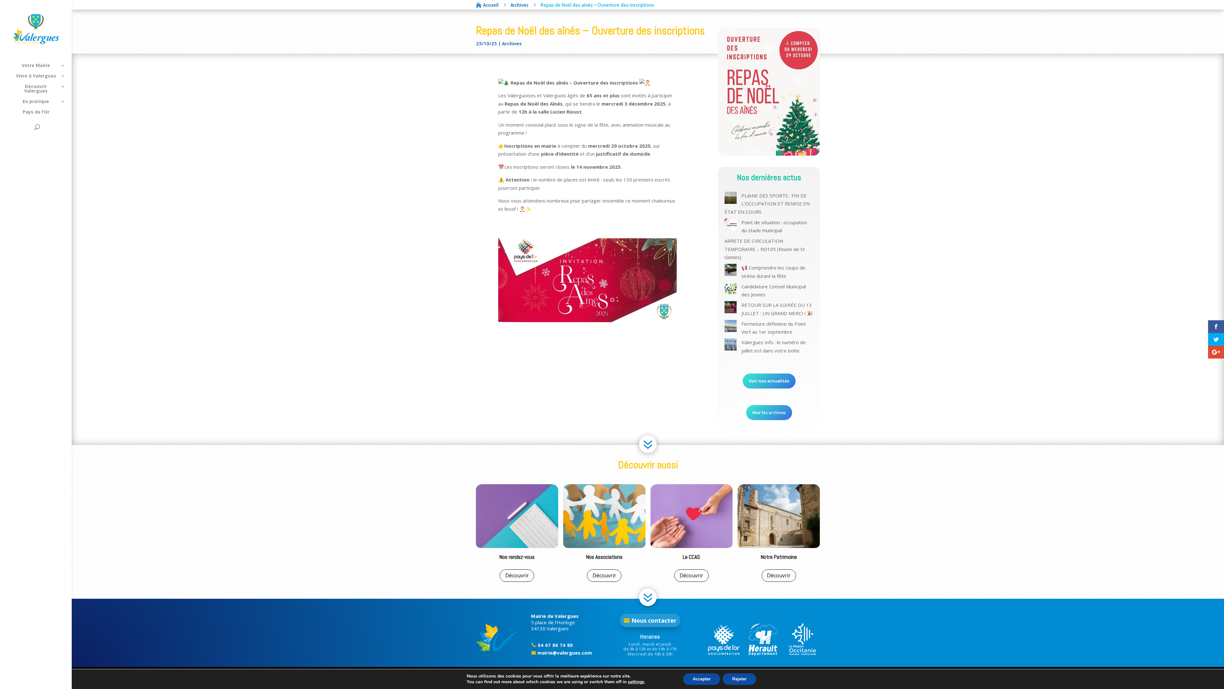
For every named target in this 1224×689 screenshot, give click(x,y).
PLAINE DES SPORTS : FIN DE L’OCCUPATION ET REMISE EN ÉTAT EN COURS (767, 203)
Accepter (701, 679)
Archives (512, 43)
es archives (769, 412)
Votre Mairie (36, 65)
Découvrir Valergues (35, 89)
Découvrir (517, 575)
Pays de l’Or (36, 112)
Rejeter (739, 679)
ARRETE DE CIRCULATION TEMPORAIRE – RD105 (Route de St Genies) (765, 249)
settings (636, 682)
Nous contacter (653, 620)
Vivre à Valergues (36, 76)
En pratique (36, 101)
